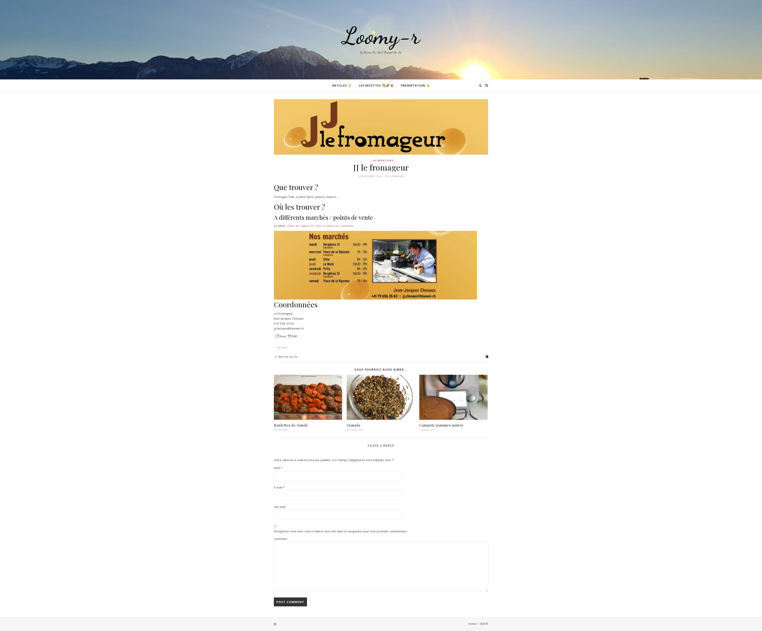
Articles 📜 (342, 85)
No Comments (394, 176)
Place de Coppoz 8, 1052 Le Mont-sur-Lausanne (320, 226)
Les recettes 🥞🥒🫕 (376, 85)
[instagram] (275, 624)
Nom (278, 468)
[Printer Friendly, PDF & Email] (286, 336)
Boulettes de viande (291, 425)
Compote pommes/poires (441, 425)
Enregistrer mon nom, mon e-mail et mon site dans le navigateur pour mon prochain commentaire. (341, 531)
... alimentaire (381, 160)
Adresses (281, 347)
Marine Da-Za (287, 356)
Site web (280, 507)
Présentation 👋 (415, 85)
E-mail (279, 487)
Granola (353, 425)
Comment (280, 539)
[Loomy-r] (381, 39)
